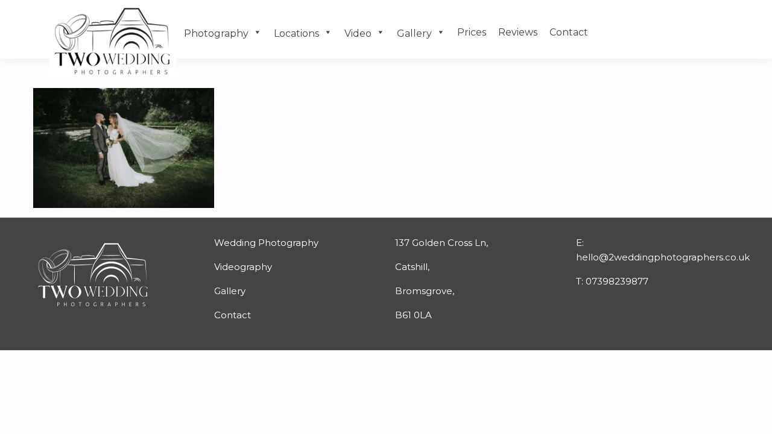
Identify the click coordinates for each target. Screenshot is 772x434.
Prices (471, 32)
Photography (216, 33)
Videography (243, 266)
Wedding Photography (266, 242)
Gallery (414, 33)
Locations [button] (296, 33)
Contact (568, 32)
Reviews (517, 32)
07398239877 (617, 281)
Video (358, 33)
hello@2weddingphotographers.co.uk (663, 257)
